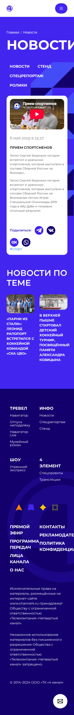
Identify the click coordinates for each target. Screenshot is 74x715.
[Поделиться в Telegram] (39, 230)
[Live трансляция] (19, 706)
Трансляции (49, 479)
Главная (13, 32)
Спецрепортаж (26, 76)
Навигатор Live (19, 433)
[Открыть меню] (61, 8)
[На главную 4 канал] (10, 8)
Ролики (18, 85)
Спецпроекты (51, 473)
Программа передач (24, 544)
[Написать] (60, 701)
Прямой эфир (20, 529)
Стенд (44, 66)
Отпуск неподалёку (20, 423)
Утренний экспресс (18, 468)
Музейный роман (19, 443)
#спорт (16, 249)
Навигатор (19, 415)
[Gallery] (37, 115)
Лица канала (19, 558)
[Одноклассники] (14, 242)
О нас (17, 570)
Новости (30, 32)
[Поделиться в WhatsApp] (26, 242)
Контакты (52, 526)
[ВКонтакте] (51, 230)
